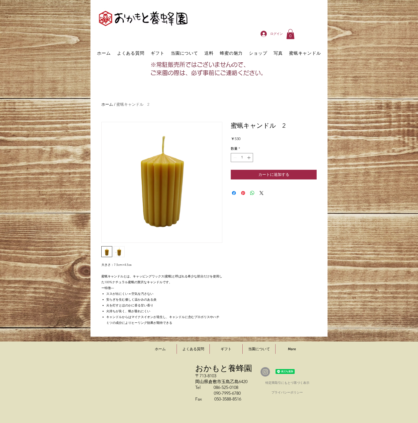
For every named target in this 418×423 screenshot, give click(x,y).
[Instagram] (265, 372)
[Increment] (249, 157)
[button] (290, 34)
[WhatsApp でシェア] (252, 193)
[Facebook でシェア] (234, 193)
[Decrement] (234, 157)
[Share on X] (261, 193)
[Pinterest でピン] (243, 193)
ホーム (107, 104)
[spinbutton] (242, 157)
